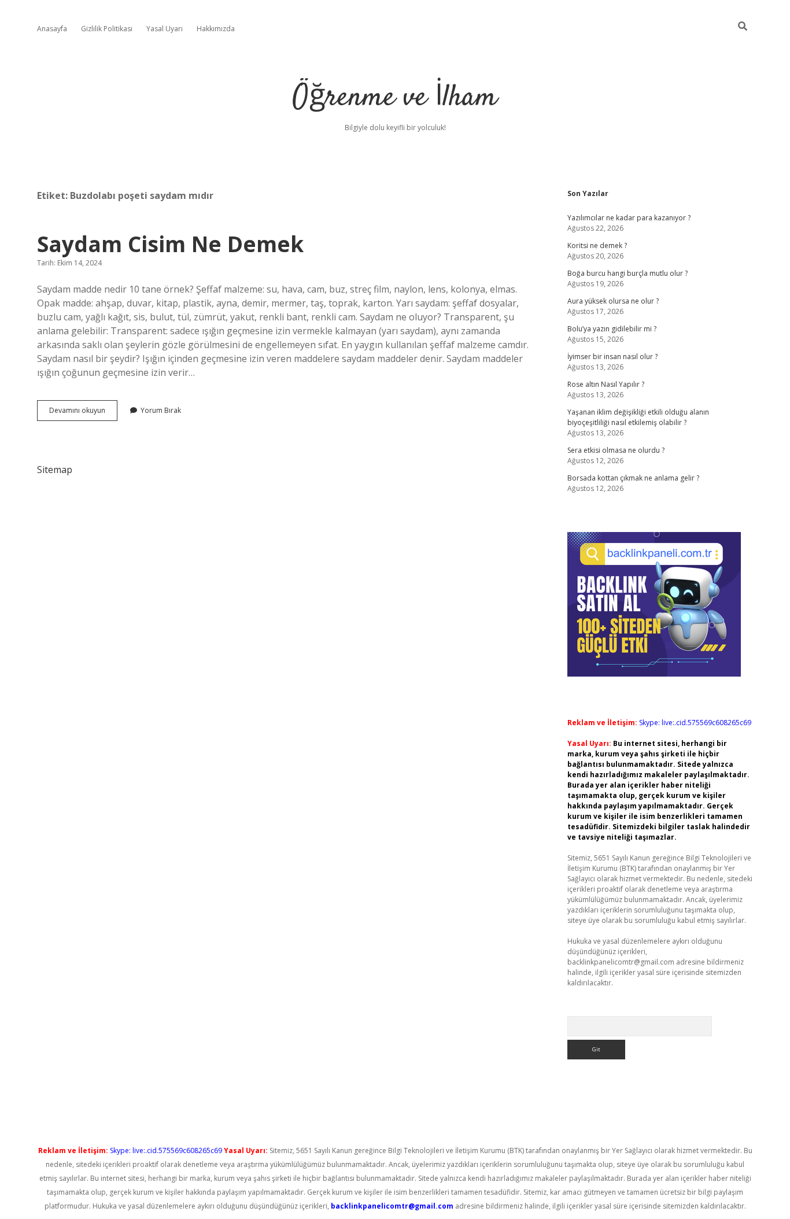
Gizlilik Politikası (106, 29)
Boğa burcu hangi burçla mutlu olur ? (627, 273)
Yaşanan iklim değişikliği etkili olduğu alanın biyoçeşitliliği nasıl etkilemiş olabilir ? (638, 417)
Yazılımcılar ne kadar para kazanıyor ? (629, 218)
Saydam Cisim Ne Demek (170, 243)
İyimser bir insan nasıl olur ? (612, 356)
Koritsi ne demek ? (597, 245)
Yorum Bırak (161, 410)
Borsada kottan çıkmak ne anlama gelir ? (633, 478)
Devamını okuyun (83, 413)
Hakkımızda (216, 29)
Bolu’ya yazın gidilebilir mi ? (611, 329)
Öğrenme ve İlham (395, 98)
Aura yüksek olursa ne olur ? (613, 301)
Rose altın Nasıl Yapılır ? (605, 384)
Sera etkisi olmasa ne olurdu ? (616, 450)
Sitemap (54, 469)
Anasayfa (52, 29)
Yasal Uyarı (164, 29)
